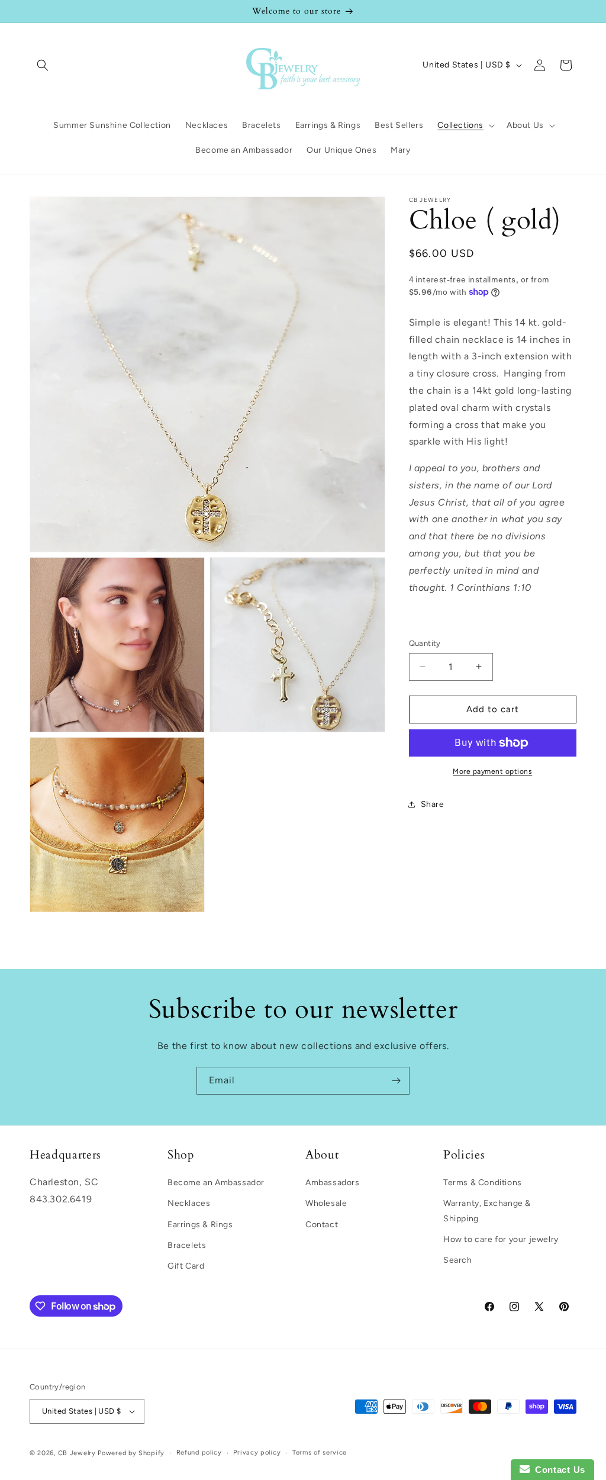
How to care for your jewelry (501, 1239)
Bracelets (186, 1245)
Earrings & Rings (200, 1225)
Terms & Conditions (482, 1182)
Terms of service (319, 1452)
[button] (43, 65)
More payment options (492, 771)
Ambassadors (332, 1182)
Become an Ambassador (216, 1182)
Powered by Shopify (131, 1453)
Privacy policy (257, 1452)
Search (457, 1260)
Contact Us (557, 1470)
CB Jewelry (77, 1453)
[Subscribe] (396, 1081)
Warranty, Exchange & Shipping (487, 1210)
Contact (321, 1225)
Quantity (425, 643)
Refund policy (199, 1452)
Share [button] (432, 804)
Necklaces (188, 1203)
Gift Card (185, 1266)
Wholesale (326, 1203)
